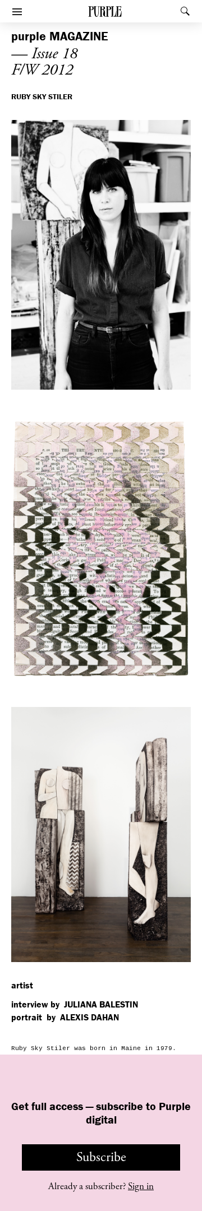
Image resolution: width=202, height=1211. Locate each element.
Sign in (141, 1186)
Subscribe (101, 1157)
